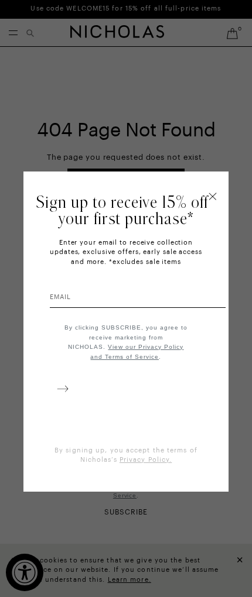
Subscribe (60, 391)
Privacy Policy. (146, 460)
